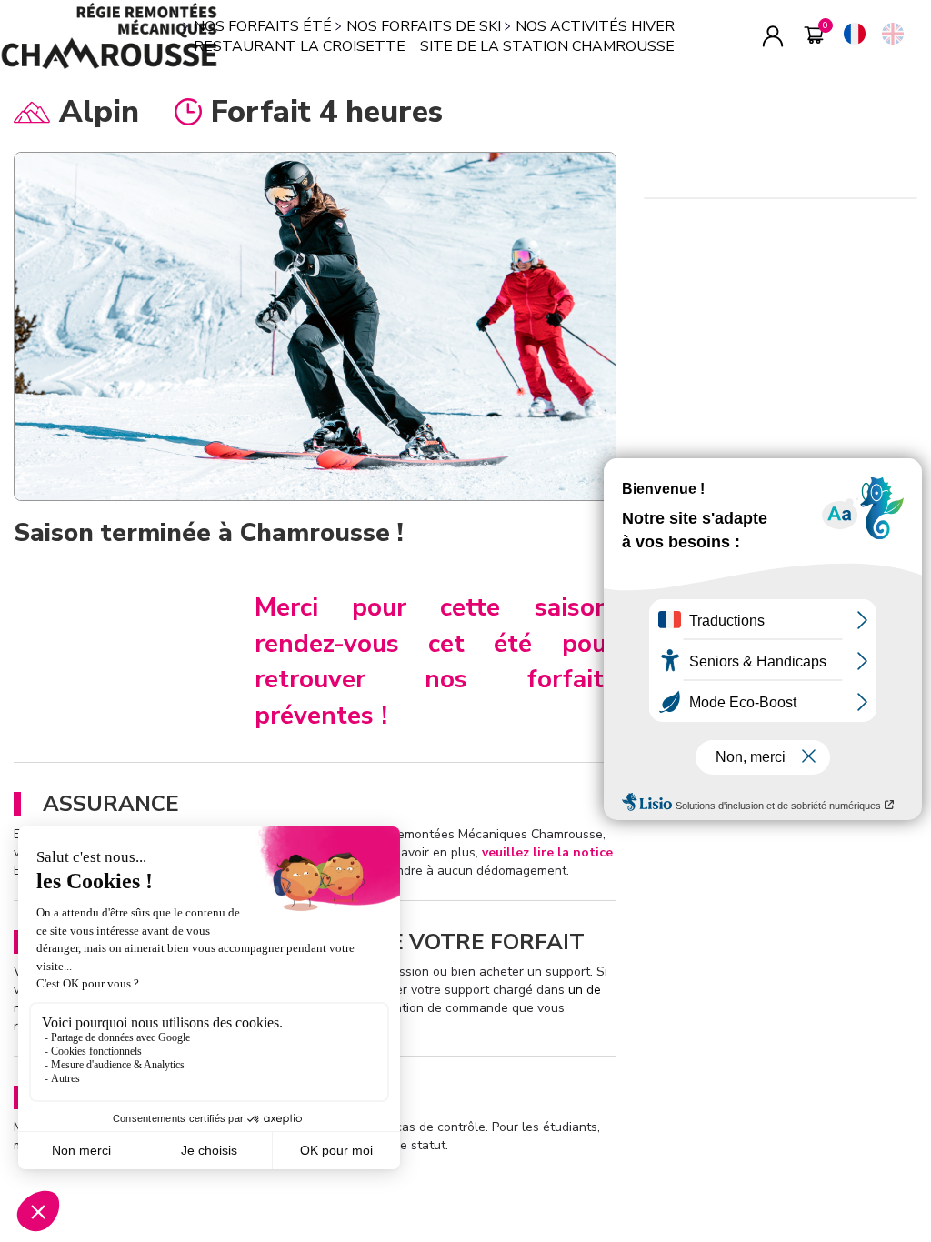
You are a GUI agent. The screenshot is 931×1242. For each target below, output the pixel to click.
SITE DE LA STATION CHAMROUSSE (547, 46)
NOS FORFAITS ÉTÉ (263, 26)
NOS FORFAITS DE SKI (423, 26)
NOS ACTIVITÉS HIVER (595, 26)
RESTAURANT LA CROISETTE (299, 46)
